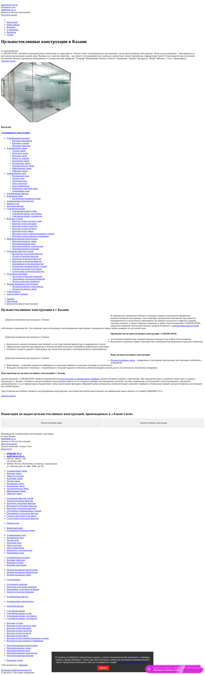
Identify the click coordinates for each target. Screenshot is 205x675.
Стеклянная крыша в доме (19, 613)
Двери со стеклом (20, 158)
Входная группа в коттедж (24, 226)
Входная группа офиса (23, 231)
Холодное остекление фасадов (26, 259)
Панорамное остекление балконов (28, 279)
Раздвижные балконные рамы (26, 198)
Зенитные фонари (15, 206)
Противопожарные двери (24, 241)
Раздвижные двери (21, 163)
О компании (12, 29)
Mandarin (23, 665)
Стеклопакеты (13, 291)
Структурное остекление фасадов (28, 271)
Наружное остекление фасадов (27, 261)
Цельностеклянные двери (24, 289)
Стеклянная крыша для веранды (22, 618)
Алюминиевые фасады (17, 193)
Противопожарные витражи (25, 249)
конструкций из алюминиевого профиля (80, 379)
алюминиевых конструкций (185, 326)
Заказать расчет (8, 61)
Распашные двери (20, 161)
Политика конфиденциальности (16, 670)
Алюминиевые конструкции (15, 133)
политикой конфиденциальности (133, 662)
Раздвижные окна (20, 176)
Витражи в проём (20, 143)
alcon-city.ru (6, 449)
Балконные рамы (15, 196)
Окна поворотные (20, 186)
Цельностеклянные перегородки (27, 286)
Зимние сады (13, 203)
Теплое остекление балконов (26, 281)
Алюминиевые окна (16, 173)
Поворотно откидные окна (25, 188)
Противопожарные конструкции (22, 239)
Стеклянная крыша (16, 208)
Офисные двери (19, 171)
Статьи (10, 35)
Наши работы (13, 24)
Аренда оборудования (17, 294)
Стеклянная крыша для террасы (22, 616)
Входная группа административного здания (33, 233)
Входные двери (19, 156)
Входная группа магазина (24, 223)
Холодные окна (19, 181)
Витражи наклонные (22, 140)
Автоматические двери (23, 166)
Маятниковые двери (22, 168)
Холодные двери (20, 153)
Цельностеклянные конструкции (22, 284)
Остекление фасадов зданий (20, 251)
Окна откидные (19, 183)
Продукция (12, 22)
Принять (103, 668)
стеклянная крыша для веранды (27, 216)
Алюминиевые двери (17, 148)
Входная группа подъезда (24, 228)
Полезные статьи (15, 660)
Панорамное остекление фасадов (28, 264)
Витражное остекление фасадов (27, 254)
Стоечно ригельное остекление (27, 269)
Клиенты (11, 27)
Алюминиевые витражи (18, 138)
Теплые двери (19, 151)
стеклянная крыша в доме (24, 211)
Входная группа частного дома (27, 221)
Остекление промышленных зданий (29, 266)
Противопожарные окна (23, 244)
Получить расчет (9, 15)
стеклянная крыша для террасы (27, 213)
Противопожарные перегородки (27, 246)
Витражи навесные (21, 146)
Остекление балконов (17, 274)
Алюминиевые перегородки (20, 201)
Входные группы (15, 218)
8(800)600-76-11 (8, 439)
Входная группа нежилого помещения (30, 236)
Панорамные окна (21, 191)
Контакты (11, 32)
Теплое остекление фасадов (25, 256)
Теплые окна (18, 178)
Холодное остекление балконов (27, 276)
